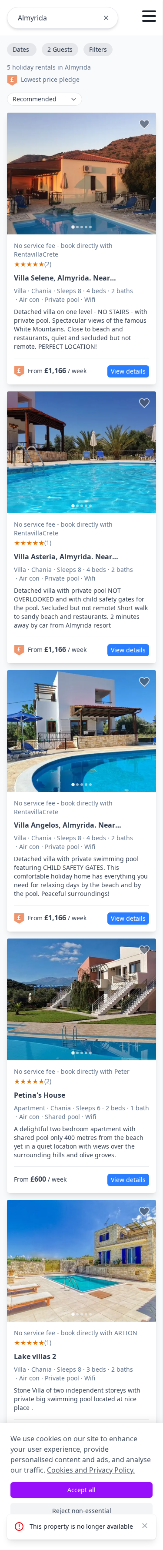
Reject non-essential (81, 1511)
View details (128, 371)
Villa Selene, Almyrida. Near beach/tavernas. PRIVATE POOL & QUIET (71, 278)
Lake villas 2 (35, 1356)
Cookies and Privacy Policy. (91, 1470)
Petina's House (39, 1095)
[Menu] (149, 17)
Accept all (81, 1490)
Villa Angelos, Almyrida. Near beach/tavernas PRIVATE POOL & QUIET (70, 825)
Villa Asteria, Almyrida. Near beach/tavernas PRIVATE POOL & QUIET (70, 557)
